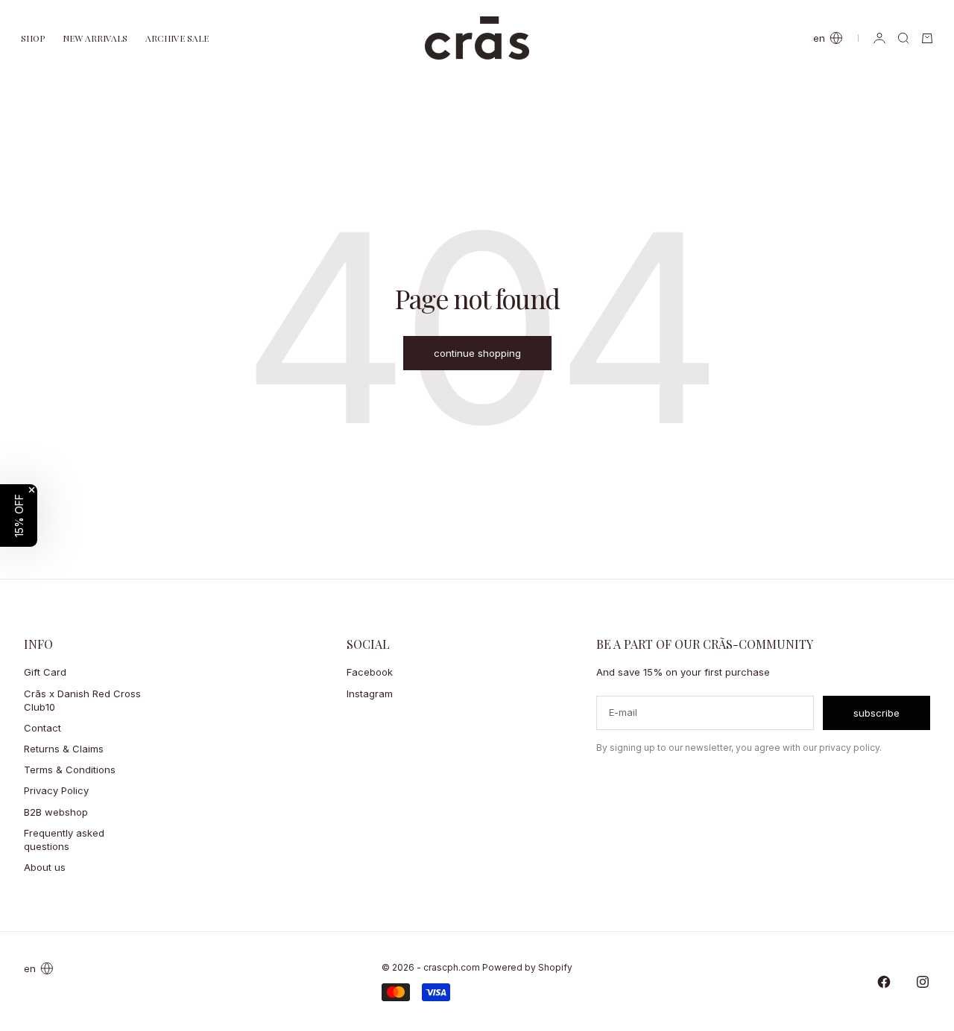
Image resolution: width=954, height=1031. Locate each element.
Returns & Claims (64, 749)
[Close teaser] (31, 489)
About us (45, 867)
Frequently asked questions (64, 839)
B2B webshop (56, 812)
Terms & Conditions (70, 769)
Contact (42, 728)
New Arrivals (95, 38)
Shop (33, 38)
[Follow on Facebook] (883, 981)
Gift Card (45, 672)
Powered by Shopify (527, 967)
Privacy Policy (56, 790)
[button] (18, 515)
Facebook (370, 672)
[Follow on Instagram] (922, 981)
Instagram (370, 694)
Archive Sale (177, 38)
